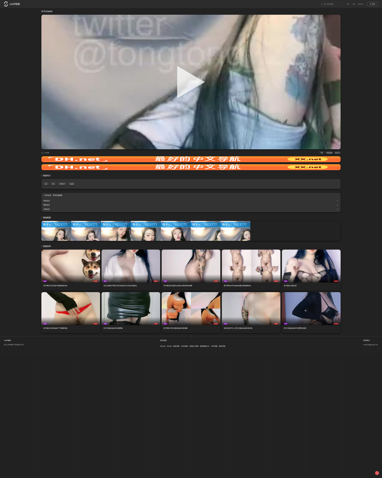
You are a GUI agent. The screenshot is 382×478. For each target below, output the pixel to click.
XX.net (169, 346)
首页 (348, 4)
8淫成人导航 (193, 346)
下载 (321, 153)
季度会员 (46, 205)
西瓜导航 (222, 346)
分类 (353, 4)
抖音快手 (62, 184)
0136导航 (184, 346)
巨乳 (53, 184)
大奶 (45, 184)
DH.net (162, 346)
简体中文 (361, 4)
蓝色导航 (176, 346)
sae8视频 (15, 3)
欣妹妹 (72, 184)
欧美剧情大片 (204, 346)
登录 (373, 4)
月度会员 (46, 209)
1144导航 (214, 346)
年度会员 (46, 201)
